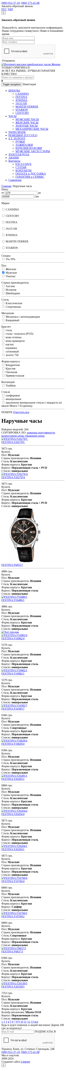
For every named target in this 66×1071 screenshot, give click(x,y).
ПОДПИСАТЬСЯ (45, 1031)
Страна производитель (15, 282)
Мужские (11, 272)
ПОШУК (6, 412)
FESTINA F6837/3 (12, 951)
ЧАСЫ (12, 116)
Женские (10, 269)
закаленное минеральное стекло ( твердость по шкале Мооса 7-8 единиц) (31, 404)
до (39, 192)
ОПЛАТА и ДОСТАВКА (30, 173)
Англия (10, 286)
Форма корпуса (10, 361)
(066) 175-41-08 (30, 2)
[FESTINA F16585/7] (14, 705)
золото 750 (11, 355)
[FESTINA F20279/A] (14, 474)
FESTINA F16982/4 (12, 638)
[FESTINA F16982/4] (14, 635)
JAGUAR (21, 103)
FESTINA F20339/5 (12, 986)
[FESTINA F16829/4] (14, 740)
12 (28, 1021)
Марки (5, 203)
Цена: (4, 189)
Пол (3, 265)
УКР (10, 9)
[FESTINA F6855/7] (24, 561)
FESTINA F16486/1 (12, 600)
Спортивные (13, 306)
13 (32, 1021)
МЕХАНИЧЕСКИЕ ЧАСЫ (31, 128)
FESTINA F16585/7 (12, 708)
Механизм (7, 313)
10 (21, 1021)
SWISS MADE (17, 132)
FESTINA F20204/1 (12, 849)
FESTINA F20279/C (13, 442)
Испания (10, 289)
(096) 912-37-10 (10, 2)
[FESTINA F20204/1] (14, 846)
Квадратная (12, 364)
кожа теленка (13, 337)
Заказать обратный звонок (17, 6)
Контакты (14, 160)
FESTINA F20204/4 (12, 814)
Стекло (5, 391)
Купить (5, 451)
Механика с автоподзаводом (22, 316)
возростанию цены (13, 435)
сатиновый (12, 351)
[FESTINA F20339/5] (14, 983)
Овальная (11, 372)
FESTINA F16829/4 (12, 743)
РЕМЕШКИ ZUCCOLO (22, 135)
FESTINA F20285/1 (12, 778)
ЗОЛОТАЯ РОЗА (18, 154)
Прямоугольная (14, 375)
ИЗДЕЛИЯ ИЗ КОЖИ (28, 148)
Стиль (5, 299)
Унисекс (10, 276)
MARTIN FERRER (26, 106)
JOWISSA (21, 100)
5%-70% (10, 259)
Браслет (6, 326)
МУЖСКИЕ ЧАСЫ (27, 119)
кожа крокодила (15, 340)
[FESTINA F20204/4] (14, 810)
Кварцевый (12, 320)
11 (25, 1021)
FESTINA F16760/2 (12, 916)
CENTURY (22, 112)
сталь (8, 330)
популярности (46, 432)
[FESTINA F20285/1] (14, 775)
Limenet (25, 1061)
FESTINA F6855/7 (12, 564)
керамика (11, 347)
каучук (9, 344)
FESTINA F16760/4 (12, 881)
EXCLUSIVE (23, 164)
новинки (32, 432)
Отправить (8, 60)
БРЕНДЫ (14, 90)
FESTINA (21, 96)
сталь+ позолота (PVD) (19, 333)
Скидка (5, 255)
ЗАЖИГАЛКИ (24, 144)
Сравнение (15, 180)
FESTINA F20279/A (13, 477)
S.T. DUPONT (17, 138)
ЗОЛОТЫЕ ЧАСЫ (26, 125)
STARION (21, 109)
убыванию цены (35, 435)
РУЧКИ (20, 141)
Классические (13, 303)
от (2, 192)
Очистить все (21, 412)
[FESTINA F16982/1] (14, 670)
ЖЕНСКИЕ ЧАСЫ (26, 122)
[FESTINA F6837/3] (13, 948)
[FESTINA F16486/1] (14, 596)
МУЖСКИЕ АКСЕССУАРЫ (32, 151)
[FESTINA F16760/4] (14, 878)
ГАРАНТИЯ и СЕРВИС (29, 176)
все (36, 1021)
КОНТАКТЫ (23, 170)
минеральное (13, 399)
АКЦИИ (13, 157)
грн (37, 196)
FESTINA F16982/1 (12, 673)
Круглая (10, 368)
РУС (4, 9)
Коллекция (7, 382)
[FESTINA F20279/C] (14, 438)
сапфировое (12, 395)
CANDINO (22, 93)
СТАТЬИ (20, 167)
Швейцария (12, 293)
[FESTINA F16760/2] (14, 913)
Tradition (10, 385)
